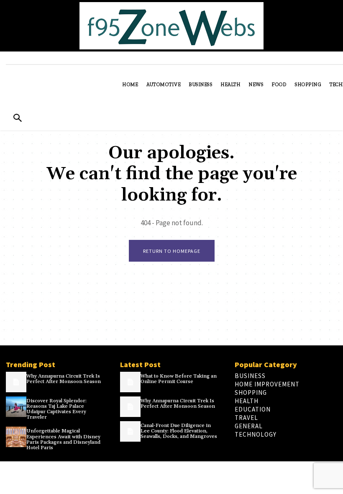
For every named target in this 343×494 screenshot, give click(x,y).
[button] (17, 118)
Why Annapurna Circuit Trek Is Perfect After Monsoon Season (63, 379)
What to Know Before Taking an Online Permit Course (179, 379)
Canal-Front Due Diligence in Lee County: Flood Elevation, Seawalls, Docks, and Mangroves (179, 431)
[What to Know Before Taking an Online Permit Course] (130, 382)
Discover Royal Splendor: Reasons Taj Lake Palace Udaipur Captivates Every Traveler (56, 409)
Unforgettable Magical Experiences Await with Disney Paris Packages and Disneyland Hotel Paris (63, 439)
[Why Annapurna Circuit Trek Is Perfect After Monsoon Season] (16, 382)
